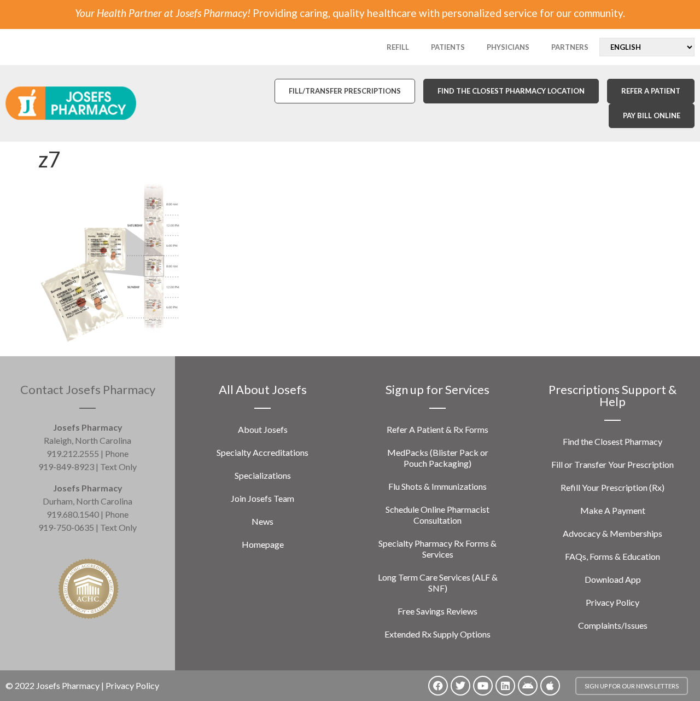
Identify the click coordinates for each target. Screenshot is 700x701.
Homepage (263, 544)
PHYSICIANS (508, 47)
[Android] (528, 686)
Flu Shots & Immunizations (437, 486)
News (262, 521)
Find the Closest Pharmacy (612, 441)
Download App (613, 579)
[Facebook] (438, 686)
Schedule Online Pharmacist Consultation (437, 514)
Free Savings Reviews (437, 611)
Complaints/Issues (613, 625)
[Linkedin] (505, 686)
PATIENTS (448, 47)
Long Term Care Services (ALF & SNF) (438, 582)
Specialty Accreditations (262, 452)
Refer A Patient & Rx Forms (437, 429)
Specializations (263, 475)
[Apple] (550, 686)
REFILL (398, 47)
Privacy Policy (612, 602)
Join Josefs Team (262, 498)
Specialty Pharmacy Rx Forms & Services (437, 548)
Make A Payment (612, 510)
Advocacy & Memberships (612, 533)
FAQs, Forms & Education (612, 556)
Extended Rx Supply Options (437, 634)
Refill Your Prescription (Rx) (612, 487)
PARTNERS (569, 47)
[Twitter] (460, 686)
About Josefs (263, 429)
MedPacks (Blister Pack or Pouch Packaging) (437, 457)
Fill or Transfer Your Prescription (612, 464)
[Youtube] (483, 686)
